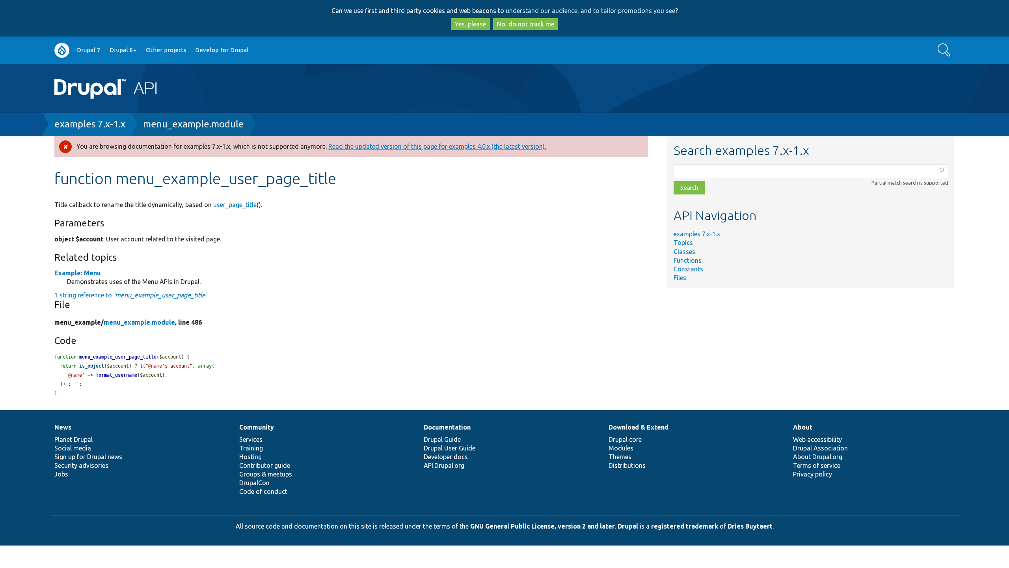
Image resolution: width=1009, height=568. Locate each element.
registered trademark (684, 526)
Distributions (627, 465)
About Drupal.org (817, 456)
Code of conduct (263, 491)
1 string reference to (130, 295)
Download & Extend (638, 427)
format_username (116, 375)
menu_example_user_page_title (117, 357)
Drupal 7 (89, 50)
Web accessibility (817, 439)
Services (250, 439)
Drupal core (625, 439)
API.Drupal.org (444, 465)
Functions (688, 260)
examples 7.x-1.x (89, 124)
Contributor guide (264, 465)
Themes (620, 456)
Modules (621, 448)
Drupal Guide (442, 439)
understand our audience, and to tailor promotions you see (590, 10)
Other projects (166, 50)
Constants (688, 269)
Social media (72, 448)
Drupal (628, 526)
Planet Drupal (73, 439)
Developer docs (446, 456)
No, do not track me (525, 24)
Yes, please (470, 24)
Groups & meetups (265, 474)
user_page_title (235, 204)
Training (251, 448)
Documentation (447, 427)
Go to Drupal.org (61, 50)
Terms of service (816, 465)
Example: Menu (77, 273)
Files (680, 277)
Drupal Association (820, 448)
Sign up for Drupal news (88, 456)
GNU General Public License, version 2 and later (542, 526)
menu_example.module (193, 124)
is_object (91, 366)
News (62, 427)
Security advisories (81, 465)
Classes (684, 251)
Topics (683, 242)
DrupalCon (254, 482)
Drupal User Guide (449, 448)
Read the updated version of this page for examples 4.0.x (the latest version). (437, 146)
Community (256, 427)
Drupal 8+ (123, 50)
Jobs (61, 474)
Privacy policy (812, 474)
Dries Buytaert (750, 526)
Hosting (250, 456)
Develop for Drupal (222, 50)
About (802, 427)
